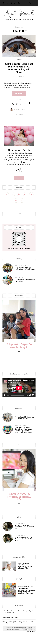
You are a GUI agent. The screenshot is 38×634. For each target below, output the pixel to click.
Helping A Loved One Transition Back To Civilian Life (24, 526)
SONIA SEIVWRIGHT (7, 621)
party (27, 586)
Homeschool (18, 265)
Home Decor (19, 408)
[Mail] (15, 3)
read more (19, 178)
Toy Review (21, 586)
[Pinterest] (16, 104)
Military (19, 517)
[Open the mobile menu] (33, 3)
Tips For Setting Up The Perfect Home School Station (25, 268)
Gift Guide (19, 579)
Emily (3, 611)
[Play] (5, 395)
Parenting (19, 259)
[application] (19, 387)
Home (24, 425)
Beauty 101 (21, 563)
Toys (31, 586)
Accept (27, 629)
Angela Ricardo (21, 110)
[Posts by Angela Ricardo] (11, 110)
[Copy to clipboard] (24, 104)
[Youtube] (31, 194)
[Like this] (28, 104)
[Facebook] (3, 3)
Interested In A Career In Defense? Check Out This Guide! (23, 538)
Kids (16, 277)
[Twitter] (7, 3)
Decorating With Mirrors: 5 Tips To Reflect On (24, 417)
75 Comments (19, 76)
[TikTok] (22, 200)
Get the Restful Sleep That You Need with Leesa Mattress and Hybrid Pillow (19, 68)
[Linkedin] (19, 194)
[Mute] (30, 395)
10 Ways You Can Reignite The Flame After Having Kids (19, 346)
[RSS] (19, 3)
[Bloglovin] (11, 3)
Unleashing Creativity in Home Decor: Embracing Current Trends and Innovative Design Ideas (23, 430)
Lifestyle (18, 60)
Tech (19, 445)
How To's (23, 523)
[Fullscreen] (33, 395)
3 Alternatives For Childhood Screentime (25, 280)
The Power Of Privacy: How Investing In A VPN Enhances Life (19, 496)
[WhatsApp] (20, 104)
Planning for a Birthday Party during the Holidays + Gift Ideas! (26, 591)
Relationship (19, 296)
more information (16, 629)
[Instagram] (25, 194)
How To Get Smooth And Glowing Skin (26, 567)
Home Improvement (20, 415)
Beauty (27, 563)
